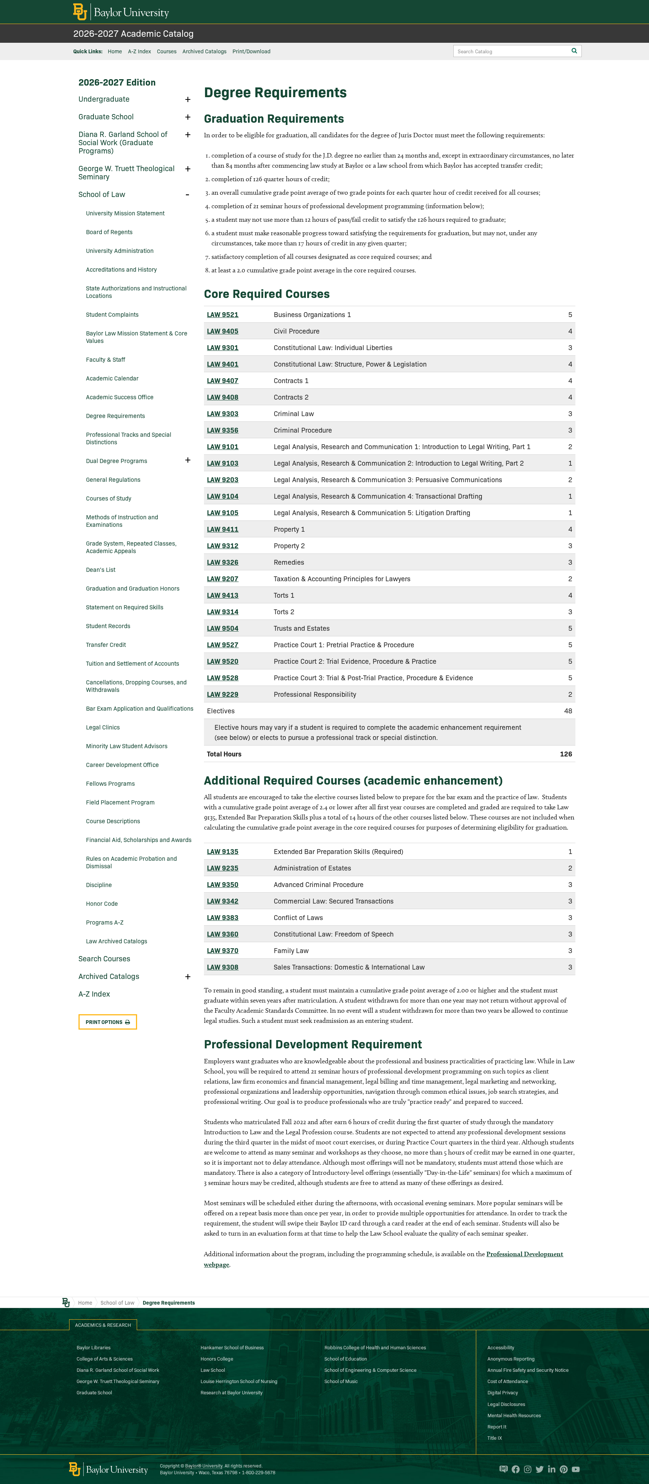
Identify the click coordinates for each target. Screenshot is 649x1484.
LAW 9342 (222, 900)
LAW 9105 (222, 512)
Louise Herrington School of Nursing (239, 1380)
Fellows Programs (110, 783)
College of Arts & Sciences (105, 1358)
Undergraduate (104, 98)
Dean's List (100, 569)
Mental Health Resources (514, 1415)
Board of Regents (109, 231)
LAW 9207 (222, 578)
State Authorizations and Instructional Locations (136, 291)
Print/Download (251, 51)
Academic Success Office (120, 396)
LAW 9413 (222, 595)
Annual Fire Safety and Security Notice (528, 1369)
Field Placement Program (120, 802)
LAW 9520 (222, 661)
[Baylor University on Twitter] (538, 1469)
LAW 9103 (222, 463)
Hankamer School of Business (232, 1347)
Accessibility (501, 1347)
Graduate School (106, 116)
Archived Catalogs (204, 51)
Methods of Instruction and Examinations (122, 520)
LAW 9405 (222, 330)
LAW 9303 (222, 413)
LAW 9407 (222, 380)
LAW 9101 (222, 446)
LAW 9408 (222, 396)
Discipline (99, 884)
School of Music (341, 1380)
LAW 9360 (222, 933)
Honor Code (102, 903)
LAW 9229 (222, 694)
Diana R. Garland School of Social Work (118, 1369)
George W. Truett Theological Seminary (126, 171)
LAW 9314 (222, 611)
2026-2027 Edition (117, 81)
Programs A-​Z (105, 922)
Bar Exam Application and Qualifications (139, 708)
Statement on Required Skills (124, 607)
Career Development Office (122, 764)
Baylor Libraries (93, 1347)
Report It (497, 1426)
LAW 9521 (222, 314)
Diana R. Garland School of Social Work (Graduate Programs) (123, 141)
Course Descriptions (113, 820)
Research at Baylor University (232, 1392)
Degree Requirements (115, 415)
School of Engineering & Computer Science (370, 1369)
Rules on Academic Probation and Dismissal (131, 862)
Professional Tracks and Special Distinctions (128, 438)
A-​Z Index (94, 993)
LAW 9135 (222, 851)
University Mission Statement (125, 213)
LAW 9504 (222, 628)
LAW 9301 (222, 347)
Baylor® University (203, 1465)
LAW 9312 (222, 545)
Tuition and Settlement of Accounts (132, 663)
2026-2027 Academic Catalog (133, 33)
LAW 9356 (222, 430)
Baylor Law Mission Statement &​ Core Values (136, 336)
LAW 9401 (222, 363)
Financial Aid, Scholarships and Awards (139, 839)
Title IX (495, 1437)
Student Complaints (112, 314)
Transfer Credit (106, 644)
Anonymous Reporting (511, 1358)
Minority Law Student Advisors (127, 745)
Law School (213, 1369)
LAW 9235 (222, 867)
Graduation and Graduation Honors (133, 588)
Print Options (104, 1021)
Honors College (217, 1358)
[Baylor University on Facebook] (514, 1469)
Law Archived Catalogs (116, 941)
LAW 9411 (222, 529)
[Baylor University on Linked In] (550, 1469)
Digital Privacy (503, 1392)
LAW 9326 (222, 562)
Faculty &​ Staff (105, 359)
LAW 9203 (222, 479)
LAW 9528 (222, 677)
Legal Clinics (103, 727)
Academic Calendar (112, 378)
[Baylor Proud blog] (502, 1469)
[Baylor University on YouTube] (574, 1469)
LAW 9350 (222, 884)
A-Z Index (139, 51)
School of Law (101, 193)
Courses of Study (108, 498)
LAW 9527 (222, 644)
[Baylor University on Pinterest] (562, 1469)
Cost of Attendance (508, 1380)
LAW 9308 (222, 966)
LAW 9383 (222, 917)
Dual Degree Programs (116, 460)
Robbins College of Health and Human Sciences (375, 1347)
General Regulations (113, 479)
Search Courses (104, 958)
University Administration (120, 250)
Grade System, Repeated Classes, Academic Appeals (131, 547)
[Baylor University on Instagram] (526, 1469)
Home (115, 51)
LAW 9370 (222, 950)
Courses (167, 51)
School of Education (345, 1358)
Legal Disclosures (506, 1403)
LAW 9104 (222, 496)
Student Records (108, 625)
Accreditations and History (121, 269)
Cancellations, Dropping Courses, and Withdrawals (136, 685)
